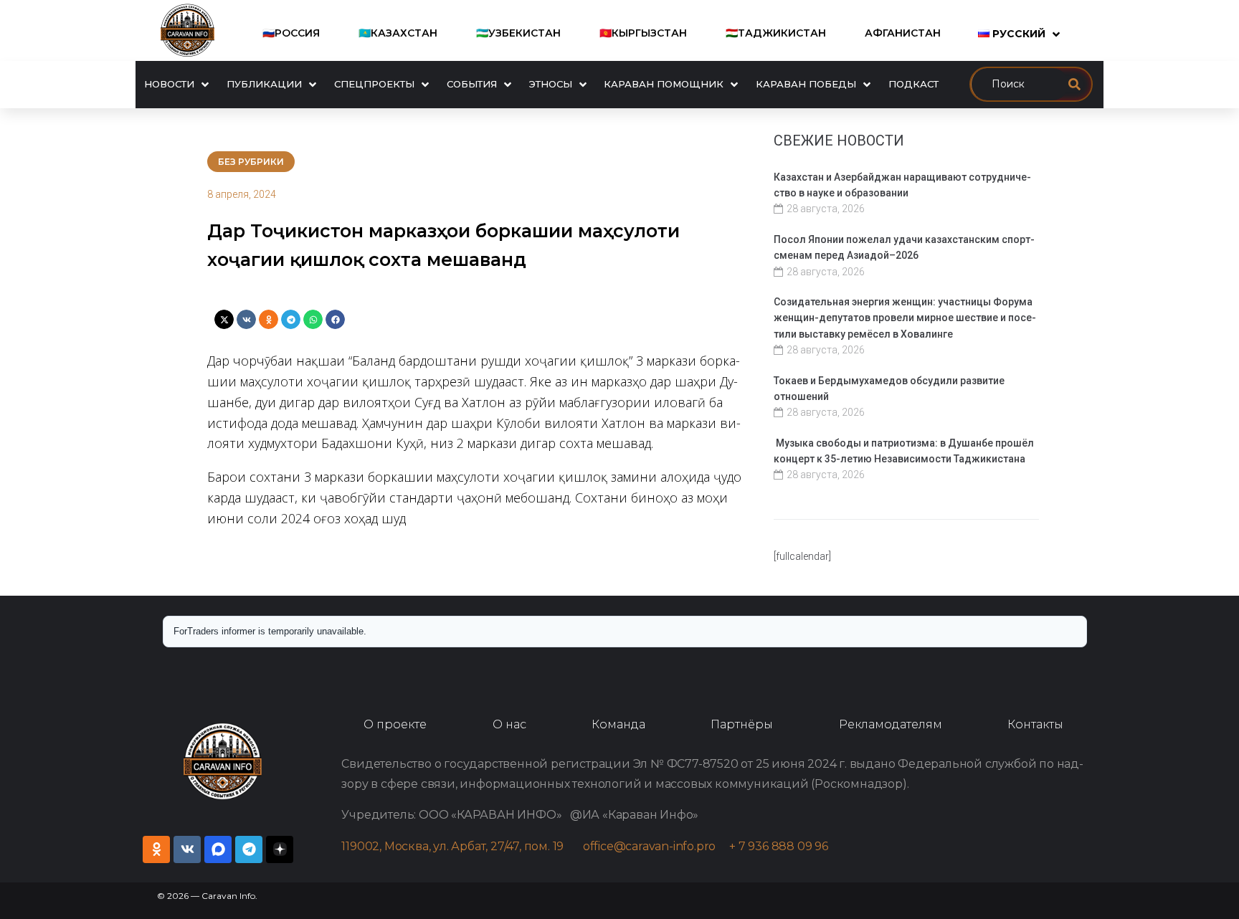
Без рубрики (251, 161)
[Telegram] (248, 849)
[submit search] (1074, 84)
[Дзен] (279, 849)
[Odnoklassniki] (156, 849)
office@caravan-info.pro (656, 846)
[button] (224, 319)
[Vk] (187, 849)
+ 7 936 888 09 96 (778, 846)
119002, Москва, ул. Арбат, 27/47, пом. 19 (459, 846)
